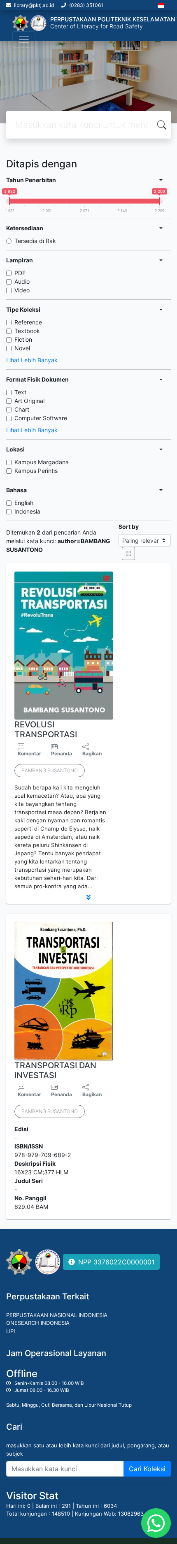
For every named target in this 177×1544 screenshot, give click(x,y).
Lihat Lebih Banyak (32, 359)
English (23, 502)
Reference (28, 322)
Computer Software (40, 417)
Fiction (23, 339)
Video (22, 290)
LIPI (10, 1331)
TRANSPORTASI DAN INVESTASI (55, 1070)
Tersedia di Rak (35, 240)
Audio (22, 281)
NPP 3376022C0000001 (116, 1262)
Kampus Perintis (36, 470)
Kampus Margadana (41, 461)
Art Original (29, 400)
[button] (88, 897)
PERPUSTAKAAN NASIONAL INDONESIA (56, 1315)
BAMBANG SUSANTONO (49, 770)
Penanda (61, 753)
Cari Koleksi (147, 1469)
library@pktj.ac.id (34, 5)
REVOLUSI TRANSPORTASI (45, 729)
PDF (20, 272)
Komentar (29, 753)
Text (20, 392)
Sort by (129, 526)
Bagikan (92, 753)
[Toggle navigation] (23, 39)
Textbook (27, 330)
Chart (21, 409)
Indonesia (27, 511)
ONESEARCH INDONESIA (38, 1322)
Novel (22, 348)
